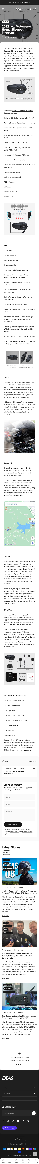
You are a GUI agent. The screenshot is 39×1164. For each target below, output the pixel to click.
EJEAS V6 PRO (7, 985)
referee (5, 929)
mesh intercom (7, 926)
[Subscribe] (32, 1123)
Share (6, 761)
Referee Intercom (8, 932)
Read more (5, 916)
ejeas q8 (6, 863)
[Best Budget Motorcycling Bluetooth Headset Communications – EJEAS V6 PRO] (19, 996)
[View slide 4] (23, 1064)
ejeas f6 (6, 922)
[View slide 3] (21, 1064)
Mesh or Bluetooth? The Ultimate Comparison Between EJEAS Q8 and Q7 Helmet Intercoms (19, 892)
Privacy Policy (14, 831)
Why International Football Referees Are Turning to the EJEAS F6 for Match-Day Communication (17, 956)
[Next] (36, 2)
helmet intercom (8, 866)
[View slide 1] (16, 1064)
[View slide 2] (18, 1064)
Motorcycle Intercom (9, 870)
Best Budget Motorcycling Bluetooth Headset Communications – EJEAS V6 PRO (19, 1017)
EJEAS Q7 (5, 21)
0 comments (33, 761)
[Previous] (3, 2)
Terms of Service (27, 831)
